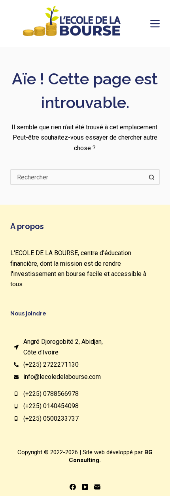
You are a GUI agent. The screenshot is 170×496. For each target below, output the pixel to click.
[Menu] (155, 23)
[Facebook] (73, 487)
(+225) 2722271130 (51, 364)
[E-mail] (97, 487)
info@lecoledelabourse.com (62, 376)
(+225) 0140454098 (51, 406)
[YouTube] (85, 487)
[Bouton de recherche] (152, 177)
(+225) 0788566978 (51, 393)
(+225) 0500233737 (51, 418)
